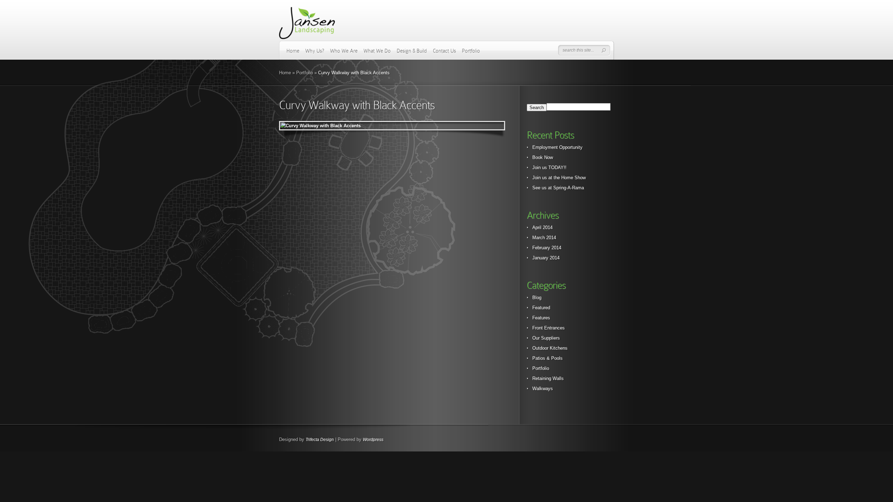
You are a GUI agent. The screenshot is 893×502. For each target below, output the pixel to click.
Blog (536, 297)
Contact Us (444, 51)
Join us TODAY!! (549, 167)
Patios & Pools (547, 358)
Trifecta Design (320, 439)
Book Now (542, 157)
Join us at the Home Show (559, 177)
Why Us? (314, 51)
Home (292, 51)
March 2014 (544, 237)
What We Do (377, 51)
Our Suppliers (546, 338)
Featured (541, 307)
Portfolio (471, 51)
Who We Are (344, 51)
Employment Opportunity (557, 147)
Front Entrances (548, 327)
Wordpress (373, 439)
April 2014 (542, 227)
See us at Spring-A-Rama (558, 187)
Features (541, 317)
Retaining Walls (548, 378)
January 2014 (546, 257)
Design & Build (412, 51)
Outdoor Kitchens (550, 348)
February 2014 (546, 247)
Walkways (542, 388)
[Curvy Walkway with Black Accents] (392, 125)
